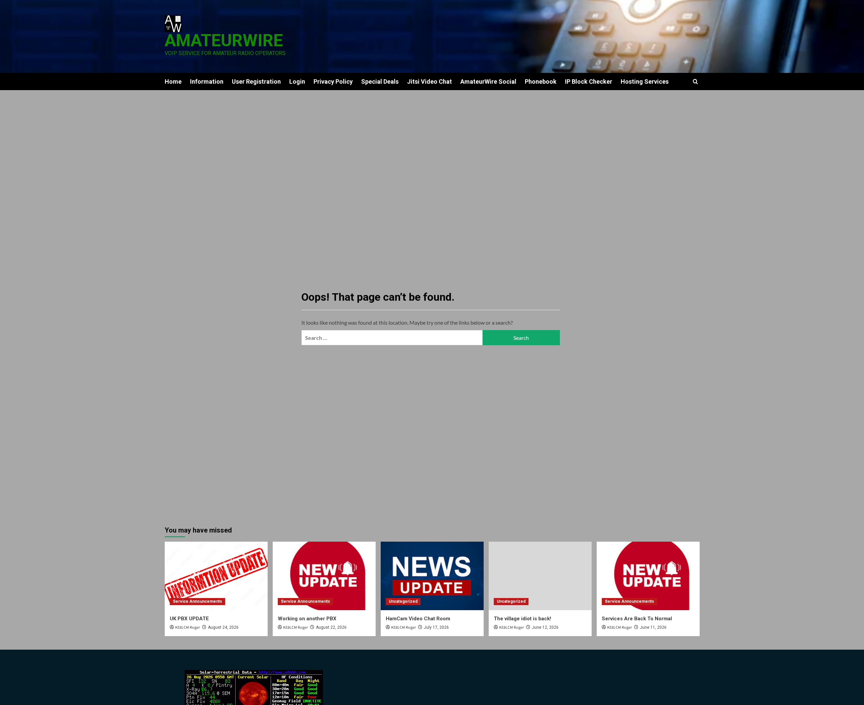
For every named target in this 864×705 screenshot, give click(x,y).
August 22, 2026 (331, 627)
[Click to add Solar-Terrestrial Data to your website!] (254, 690)
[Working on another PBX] (324, 576)
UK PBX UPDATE (189, 619)
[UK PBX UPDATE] (216, 576)
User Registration (256, 81)
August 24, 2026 (223, 627)
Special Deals (380, 81)
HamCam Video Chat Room (418, 619)
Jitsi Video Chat (429, 81)
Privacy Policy (333, 81)
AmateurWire (224, 40)
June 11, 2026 (653, 627)
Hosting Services (645, 81)
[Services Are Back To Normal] (648, 576)
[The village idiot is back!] (540, 576)
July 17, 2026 (436, 627)
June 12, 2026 (545, 627)
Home (173, 81)
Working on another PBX (307, 619)
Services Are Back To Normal (637, 619)
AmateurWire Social (488, 81)
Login (297, 81)
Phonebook (541, 81)
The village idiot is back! (522, 619)
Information (206, 81)
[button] (695, 81)
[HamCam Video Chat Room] (432, 576)
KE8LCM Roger (187, 627)
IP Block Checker (588, 81)
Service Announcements (197, 601)
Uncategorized (403, 601)
